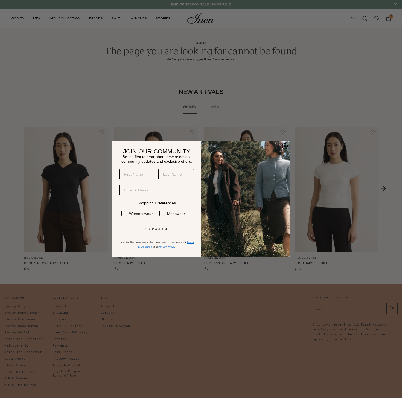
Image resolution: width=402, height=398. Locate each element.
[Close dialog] (285, 146)
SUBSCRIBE (157, 229)
